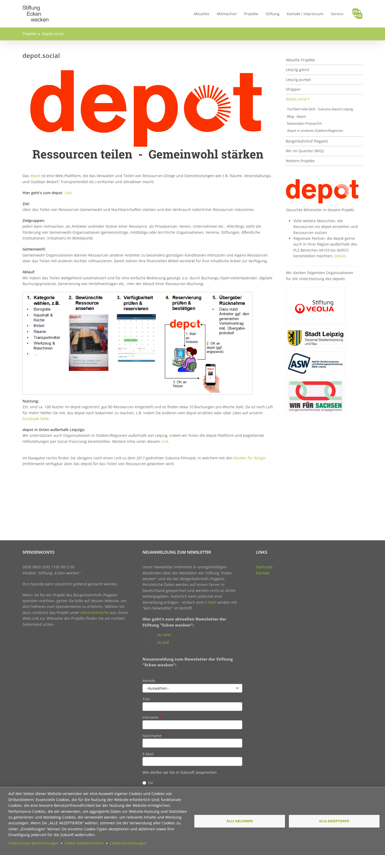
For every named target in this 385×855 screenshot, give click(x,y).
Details (340, 255)
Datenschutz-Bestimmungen (34, 843)
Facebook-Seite (36, 418)
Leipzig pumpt (298, 79)
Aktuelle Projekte (300, 59)
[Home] (36, 8)
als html (164, 634)
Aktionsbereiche (94, 612)
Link (68, 192)
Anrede (148, 680)
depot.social (296, 98)
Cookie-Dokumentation (84, 843)
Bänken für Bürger (250, 457)
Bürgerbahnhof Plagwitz (307, 141)
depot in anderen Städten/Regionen (315, 130)
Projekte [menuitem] (251, 13)
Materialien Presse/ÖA (304, 123)
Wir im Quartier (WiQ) (305, 150)
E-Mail (210, 602)
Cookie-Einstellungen (127, 843)
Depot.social (53, 33)
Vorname (150, 717)
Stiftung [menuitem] (272, 13)
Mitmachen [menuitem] (227, 13)
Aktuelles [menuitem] (202, 13)
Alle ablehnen (240, 821)
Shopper (293, 89)
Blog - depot (296, 116)
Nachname (152, 735)
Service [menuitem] (337, 13)
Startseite (264, 566)
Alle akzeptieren (334, 821)
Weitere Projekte (300, 160)
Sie (150, 782)
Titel (146, 698)
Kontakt (262, 572)
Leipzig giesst (297, 69)
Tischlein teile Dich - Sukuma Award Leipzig (320, 109)
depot (35, 175)
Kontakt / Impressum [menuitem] (305, 13)
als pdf (163, 642)
